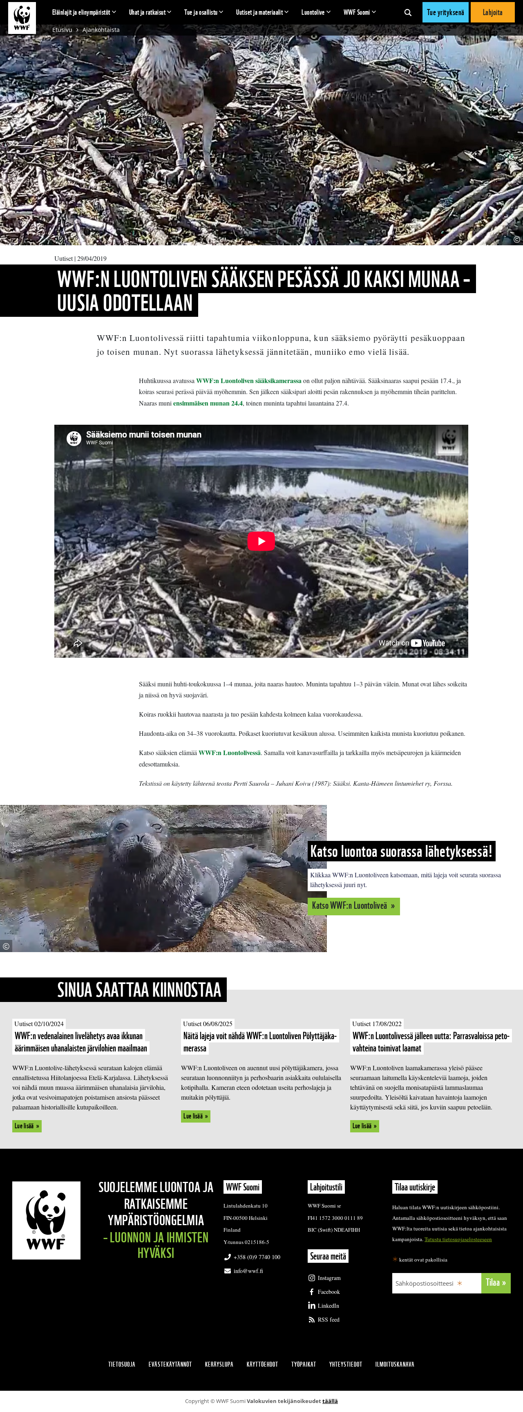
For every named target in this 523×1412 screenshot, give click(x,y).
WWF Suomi (357, 12)
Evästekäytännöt (170, 1364)
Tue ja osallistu (200, 12)
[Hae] (408, 12)
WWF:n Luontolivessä (230, 752)
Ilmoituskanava (395, 1364)
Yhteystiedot (345, 1364)
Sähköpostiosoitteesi (425, 1283)
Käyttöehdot (262, 1364)
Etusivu (62, 30)
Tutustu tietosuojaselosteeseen (458, 1239)
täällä (330, 1401)
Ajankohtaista (101, 30)
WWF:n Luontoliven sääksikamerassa (249, 380)
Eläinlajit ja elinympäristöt (81, 12)
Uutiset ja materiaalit (259, 12)
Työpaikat (303, 1364)
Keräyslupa (219, 1364)
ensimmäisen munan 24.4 (208, 403)
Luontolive (313, 12)
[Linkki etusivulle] (22, 18)
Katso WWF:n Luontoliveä (350, 905)
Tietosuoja (122, 1364)
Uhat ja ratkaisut (147, 12)
